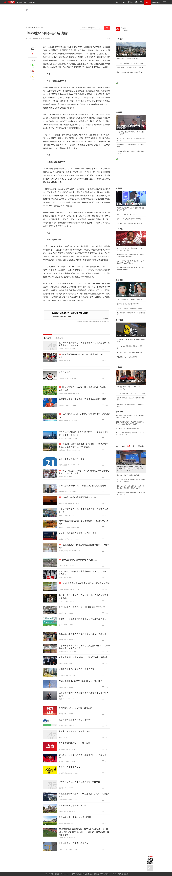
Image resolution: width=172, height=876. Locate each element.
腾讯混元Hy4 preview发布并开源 (127, 357)
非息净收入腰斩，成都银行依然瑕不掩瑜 (129, 223)
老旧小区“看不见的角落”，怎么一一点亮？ (130, 68)
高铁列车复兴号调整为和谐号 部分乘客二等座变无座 (82, 607)
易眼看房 (105, 318)
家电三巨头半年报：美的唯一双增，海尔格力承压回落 (82, 634)
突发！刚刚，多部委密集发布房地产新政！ (130, 72)
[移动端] (117, 2)
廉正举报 (120, 874)
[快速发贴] (33, 49)
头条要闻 (119, 112)
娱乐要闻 (119, 280)
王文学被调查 (65, 372)
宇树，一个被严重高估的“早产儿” (127, 214)
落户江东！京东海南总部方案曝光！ (128, 475)
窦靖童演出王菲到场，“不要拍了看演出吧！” (130, 299)
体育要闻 (119, 229)
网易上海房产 (36, 28)
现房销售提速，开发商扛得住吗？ (73, 843)
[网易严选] (130, 2)
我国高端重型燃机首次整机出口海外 (74, 731)
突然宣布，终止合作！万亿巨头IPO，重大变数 (79, 782)
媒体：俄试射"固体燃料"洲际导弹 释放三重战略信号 (81, 681)
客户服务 (90, 874)
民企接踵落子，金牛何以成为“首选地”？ (76, 817)
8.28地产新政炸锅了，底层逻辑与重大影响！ (71, 313)
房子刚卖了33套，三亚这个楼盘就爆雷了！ (130, 480)
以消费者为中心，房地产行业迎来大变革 (76, 669)
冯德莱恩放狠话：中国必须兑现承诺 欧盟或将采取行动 (83, 399)
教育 (128, 446)
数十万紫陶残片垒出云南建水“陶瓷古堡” (80, 560)
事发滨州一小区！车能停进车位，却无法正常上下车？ (82, 619)
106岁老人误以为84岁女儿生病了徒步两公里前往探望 (86, 583)
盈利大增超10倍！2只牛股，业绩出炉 (75, 708)
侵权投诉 (126, 874)
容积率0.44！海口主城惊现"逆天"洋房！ (129, 471)
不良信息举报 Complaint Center (108, 874)
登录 (147, 2)
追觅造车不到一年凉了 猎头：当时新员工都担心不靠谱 (83, 657)
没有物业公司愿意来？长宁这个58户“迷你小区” (131, 63)
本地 (117, 446)
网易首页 (19, 2)
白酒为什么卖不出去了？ (70, 767)
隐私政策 (96, 874)
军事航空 (141, 446)
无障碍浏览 (32, 2)
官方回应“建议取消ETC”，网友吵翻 (74, 743)
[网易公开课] (123, 2)
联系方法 (78, 874)
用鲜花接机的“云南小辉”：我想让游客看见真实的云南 (82, 485)
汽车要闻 (119, 367)
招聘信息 (84, 874)
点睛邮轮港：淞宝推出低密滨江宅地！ (63, 316)
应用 (25, 2)
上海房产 (119, 39)
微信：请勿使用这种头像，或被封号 (74, 720)
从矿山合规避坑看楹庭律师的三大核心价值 (77, 533)
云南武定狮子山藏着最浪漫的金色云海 (79, 497)
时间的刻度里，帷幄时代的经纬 (72, 805)
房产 (134, 446)
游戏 (123, 446)
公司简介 (72, 874)
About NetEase (65, 874)
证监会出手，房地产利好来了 (72, 459)
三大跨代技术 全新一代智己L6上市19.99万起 (131, 393)
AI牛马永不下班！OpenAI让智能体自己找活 (130, 352)
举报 (108, 38)
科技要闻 (119, 320)
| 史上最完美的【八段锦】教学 (127, 428)
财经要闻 (119, 188)
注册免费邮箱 (155, 2)
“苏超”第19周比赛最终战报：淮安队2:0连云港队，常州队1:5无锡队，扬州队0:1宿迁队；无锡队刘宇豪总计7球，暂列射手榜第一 (84, 832)
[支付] (136, 2)
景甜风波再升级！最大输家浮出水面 (128, 304)
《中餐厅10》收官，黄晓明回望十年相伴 (129, 308)
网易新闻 (123, 28)
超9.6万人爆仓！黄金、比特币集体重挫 (129, 219)
